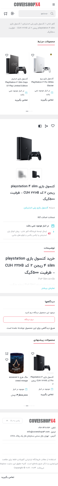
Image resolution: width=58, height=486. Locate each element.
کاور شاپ (50, 23)
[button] (27, 111)
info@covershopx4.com (38, 431)
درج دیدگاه (29, 319)
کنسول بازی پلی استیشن (33, 23)
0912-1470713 (44, 427)
